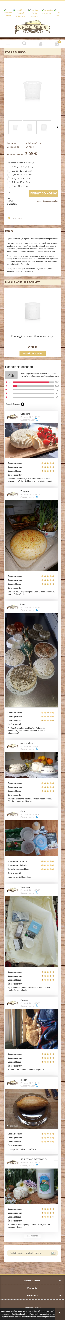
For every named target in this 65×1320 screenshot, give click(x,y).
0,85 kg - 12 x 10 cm (22, 174)
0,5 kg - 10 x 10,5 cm (22, 171)
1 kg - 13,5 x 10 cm (21, 178)
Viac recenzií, (32, 1236)
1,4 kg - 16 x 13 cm (21, 182)
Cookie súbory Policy (20, 1314)
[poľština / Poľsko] (8, 13)
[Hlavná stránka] (32, 26)
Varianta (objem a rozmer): (20, 162)
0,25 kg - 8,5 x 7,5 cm (22, 167)
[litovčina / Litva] (57, 13)
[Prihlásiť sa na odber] (53, 1253)
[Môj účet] (40, 43)
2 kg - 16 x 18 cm (20, 186)
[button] (8, 43)
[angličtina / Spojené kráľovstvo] (20, 13)
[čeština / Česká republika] (34, 13)
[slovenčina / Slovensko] (47, 12)
